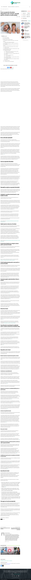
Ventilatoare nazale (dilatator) (10, 52)
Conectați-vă (28, 16)
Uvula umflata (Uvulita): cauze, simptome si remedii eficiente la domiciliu (15, 529)
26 (7, 468)
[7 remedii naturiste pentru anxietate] (17, 551)
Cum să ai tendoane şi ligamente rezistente (26, 34)
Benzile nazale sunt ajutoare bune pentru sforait (12, 51)
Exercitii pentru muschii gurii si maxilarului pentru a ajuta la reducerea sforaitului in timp (11, 49)
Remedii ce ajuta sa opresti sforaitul (7, 39)
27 (5, 486)
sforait (3, 519)
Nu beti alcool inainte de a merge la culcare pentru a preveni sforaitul (10, 43)
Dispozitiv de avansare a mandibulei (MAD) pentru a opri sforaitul (11, 53)
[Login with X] (3, 565)
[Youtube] (18, 576)
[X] (16, 576)
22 (14, 436)
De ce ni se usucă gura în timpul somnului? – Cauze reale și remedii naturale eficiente (27, 37)
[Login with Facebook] (1, 565)
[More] (26, 523)
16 (3, 344)
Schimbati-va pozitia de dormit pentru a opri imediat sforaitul (10, 41)
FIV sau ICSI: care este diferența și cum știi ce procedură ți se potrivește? (10, 553)
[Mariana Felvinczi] (2, 537)
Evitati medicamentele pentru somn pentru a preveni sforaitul (10, 45)
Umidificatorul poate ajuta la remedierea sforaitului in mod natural (11, 59)
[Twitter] (9, 67)
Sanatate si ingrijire (10, 551)
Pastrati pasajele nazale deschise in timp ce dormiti (11, 46)
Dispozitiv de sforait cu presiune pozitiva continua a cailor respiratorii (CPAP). (11, 57)
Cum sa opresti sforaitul (6, 38)
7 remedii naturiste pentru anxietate (17, 553)
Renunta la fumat (6, 47)
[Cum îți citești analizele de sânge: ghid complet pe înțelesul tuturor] (4, 551)
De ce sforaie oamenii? (6, 37)
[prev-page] (1, 555)
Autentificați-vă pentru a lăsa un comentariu (6, 560)
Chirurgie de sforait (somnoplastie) (9, 61)
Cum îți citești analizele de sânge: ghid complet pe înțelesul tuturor (4, 553)
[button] (29, 7)
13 (12, 314)
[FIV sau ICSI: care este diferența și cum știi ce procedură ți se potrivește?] (10, 551)
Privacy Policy (8, 564)
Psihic (17, 552)
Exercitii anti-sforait (7, 60)
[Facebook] (7, 67)
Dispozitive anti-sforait (7, 50)
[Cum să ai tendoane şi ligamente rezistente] (22, 33)
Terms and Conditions (8, 563)
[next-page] (2, 555)
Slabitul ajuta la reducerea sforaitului (9, 42)
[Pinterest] (6, 541)
